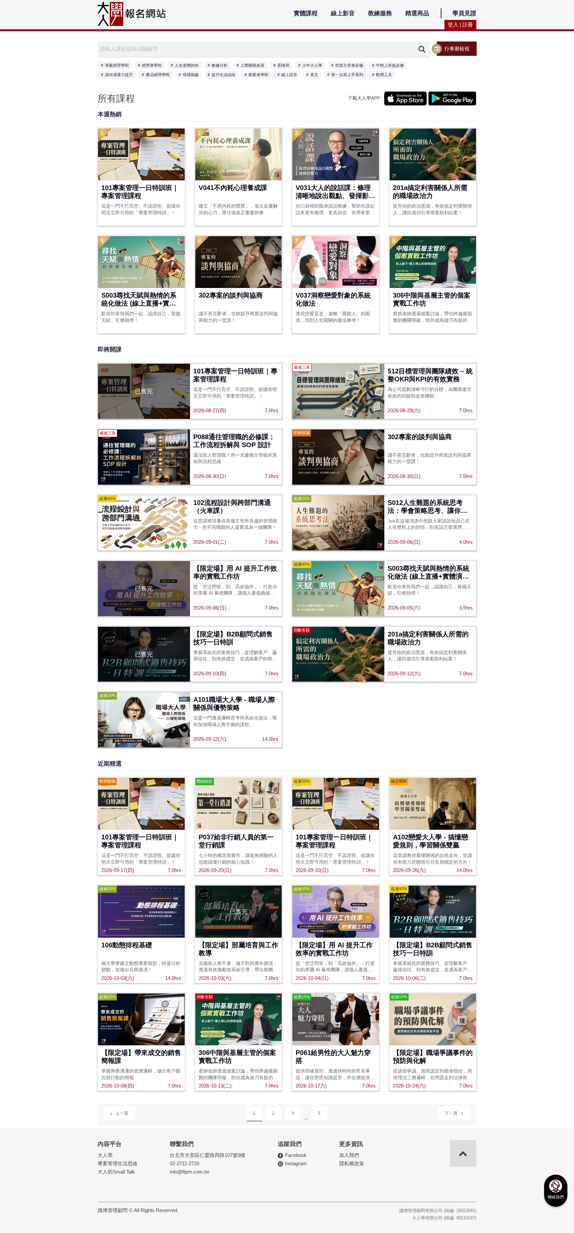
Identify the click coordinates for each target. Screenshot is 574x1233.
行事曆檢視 (456, 48)
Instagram (296, 1163)
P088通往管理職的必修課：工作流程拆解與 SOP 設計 (234, 440)
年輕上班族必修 (390, 65)
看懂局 (283, 65)
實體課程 (306, 13)
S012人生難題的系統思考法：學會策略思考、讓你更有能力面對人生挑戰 (427, 507)
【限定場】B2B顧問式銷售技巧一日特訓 (233, 638)
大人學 (105, 1155)
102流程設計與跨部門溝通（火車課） (232, 506)
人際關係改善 (252, 65)
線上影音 (343, 13)
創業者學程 (258, 74)
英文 (314, 74)
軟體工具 (384, 74)
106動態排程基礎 (126, 945)
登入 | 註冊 (460, 25)
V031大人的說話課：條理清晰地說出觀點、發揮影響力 (335, 192)
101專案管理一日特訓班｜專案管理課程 (140, 191)
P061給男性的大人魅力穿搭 (333, 1056)
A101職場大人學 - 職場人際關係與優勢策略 (234, 703)
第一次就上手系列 (347, 74)
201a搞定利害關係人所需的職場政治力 (430, 191)
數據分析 (220, 65)
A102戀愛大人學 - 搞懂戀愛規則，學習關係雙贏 (430, 841)
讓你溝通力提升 (119, 74)
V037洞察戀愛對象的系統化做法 (333, 299)
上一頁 (121, 1113)
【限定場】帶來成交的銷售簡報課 (141, 1056)
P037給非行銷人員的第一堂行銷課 (236, 841)
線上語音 (289, 74)
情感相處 (191, 74)
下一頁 (450, 1113)
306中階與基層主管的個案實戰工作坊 (431, 299)
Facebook (296, 1155)
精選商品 (417, 13)
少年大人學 (312, 65)
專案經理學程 (117, 65)
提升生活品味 (224, 74)
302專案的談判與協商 (231, 295)
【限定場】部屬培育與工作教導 (238, 949)
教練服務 (380, 13)
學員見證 (464, 13)
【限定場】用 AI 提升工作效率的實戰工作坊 (235, 572)
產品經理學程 (158, 74)
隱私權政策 (351, 1163)
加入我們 (349, 1155)
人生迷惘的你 (187, 65)
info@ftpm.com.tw (189, 1172)
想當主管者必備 (349, 65)
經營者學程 (152, 65)
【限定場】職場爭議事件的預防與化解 (433, 1056)
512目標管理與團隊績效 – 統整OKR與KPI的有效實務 (430, 375)
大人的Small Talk (116, 1172)
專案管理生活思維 (118, 1163)
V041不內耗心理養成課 (233, 187)
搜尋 (422, 49)
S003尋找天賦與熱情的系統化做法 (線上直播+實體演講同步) (138, 300)
